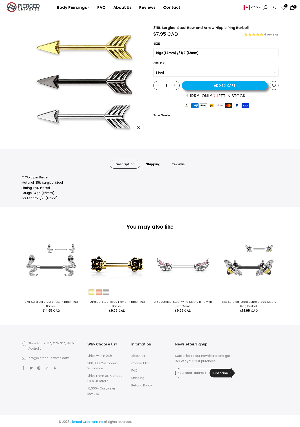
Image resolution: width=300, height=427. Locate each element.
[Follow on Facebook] (23, 368)
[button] (254, 34)
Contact (171, 7)
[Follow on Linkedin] (47, 368)
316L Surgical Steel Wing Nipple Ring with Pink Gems (183, 304)
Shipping (153, 164)
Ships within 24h (99, 356)
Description (125, 164)
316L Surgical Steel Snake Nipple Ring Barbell (51, 304)
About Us (122, 7)
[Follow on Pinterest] (54, 368)
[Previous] (29, 266)
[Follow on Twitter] (31, 368)
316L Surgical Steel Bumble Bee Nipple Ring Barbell (248, 304)
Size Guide (161, 115)
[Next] (270, 266)
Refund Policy (141, 385)
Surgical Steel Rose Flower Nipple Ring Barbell (117, 304)
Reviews (147, 7)
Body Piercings (72, 7)
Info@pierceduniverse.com (48, 358)
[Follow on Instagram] (38, 368)
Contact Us (140, 363)
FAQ (101, 7)
